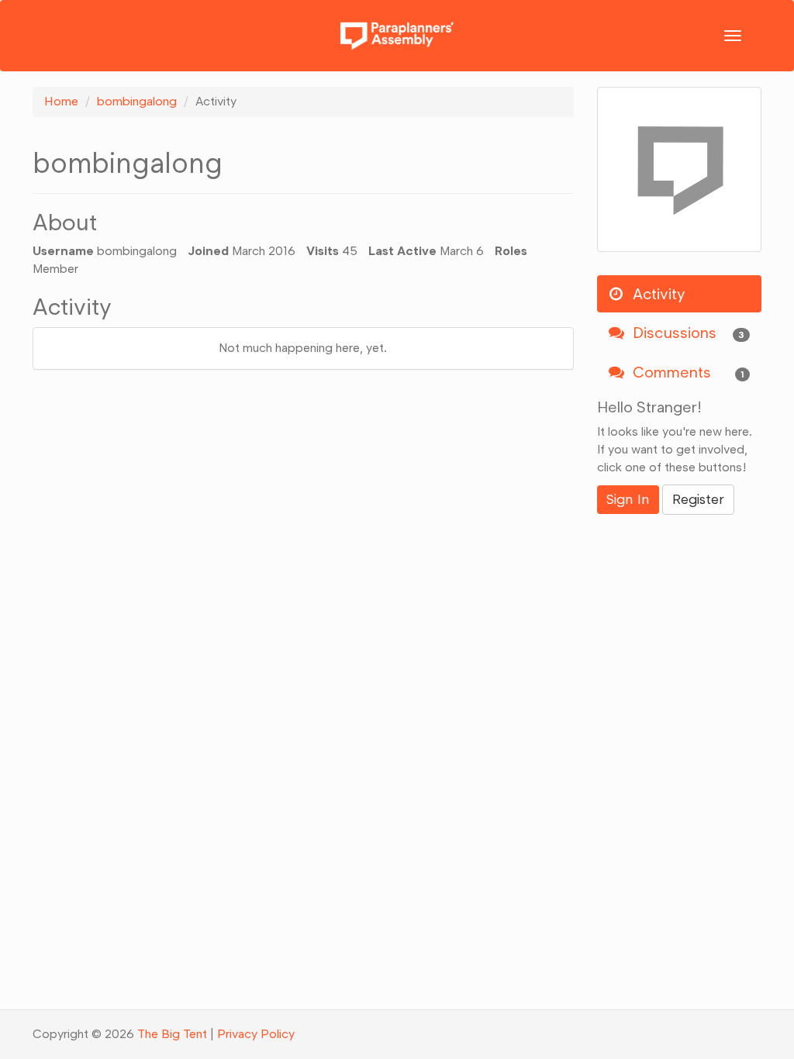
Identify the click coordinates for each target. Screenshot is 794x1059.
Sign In (628, 499)
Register (698, 499)
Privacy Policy (256, 1033)
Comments (687, 372)
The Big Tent (172, 1033)
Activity (657, 294)
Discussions (687, 332)
